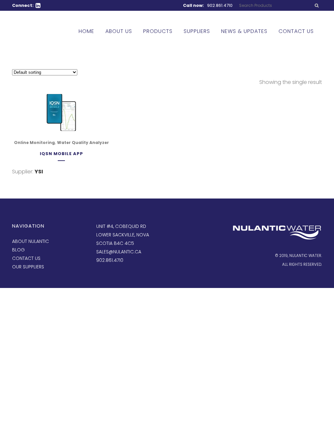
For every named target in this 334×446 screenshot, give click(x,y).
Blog (18, 250)
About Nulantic (30, 241)
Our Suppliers (28, 266)
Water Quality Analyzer (83, 142)
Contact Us (26, 258)
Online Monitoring (34, 142)
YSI (39, 171)
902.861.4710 (220, 5)
